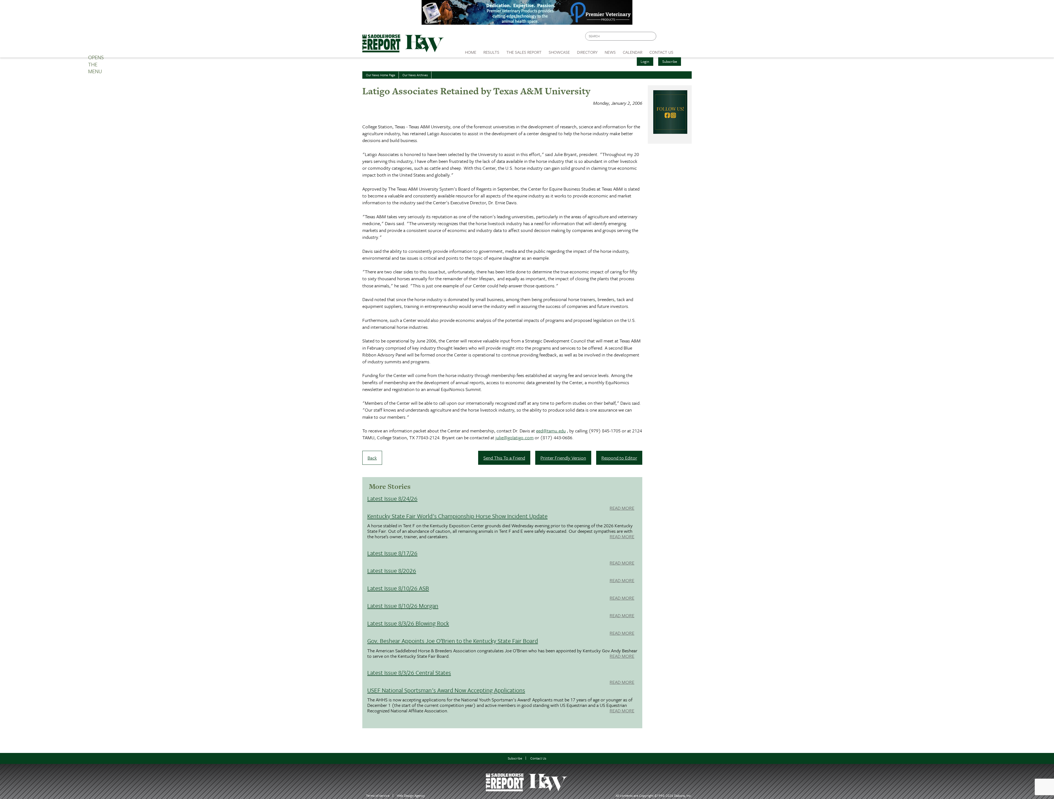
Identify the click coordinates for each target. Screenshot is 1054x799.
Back (372, 457)
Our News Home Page (380, 75)
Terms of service (377, 795)
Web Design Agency (411, 795)
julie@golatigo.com (514, 437)
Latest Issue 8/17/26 (392, 553)
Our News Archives (415, 75)
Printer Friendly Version (563, 457)
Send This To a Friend (504, 457)
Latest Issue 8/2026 (391, 570)
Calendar (632, 52)
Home (470, 52)
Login (645, 61)
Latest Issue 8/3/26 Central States (409, 672)
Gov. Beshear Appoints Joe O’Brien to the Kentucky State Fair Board (452, 640)
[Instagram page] (684, 37)
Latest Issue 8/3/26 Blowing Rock (408, 623)
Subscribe (669, 61)
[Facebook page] (663, 37)
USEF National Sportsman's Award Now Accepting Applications (446, 690)
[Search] (652, 36)
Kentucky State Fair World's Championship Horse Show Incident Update (457, 516)
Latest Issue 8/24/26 (392, 498)
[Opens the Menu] (684, 50)
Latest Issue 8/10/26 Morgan (402, 605)
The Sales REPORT (524, 52)
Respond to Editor (619, 457)
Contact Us (538, 758)
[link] (470, 50)
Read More (622, 508)
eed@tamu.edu (551, 430)
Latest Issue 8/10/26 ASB (398, 588)
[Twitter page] (673, 37)
